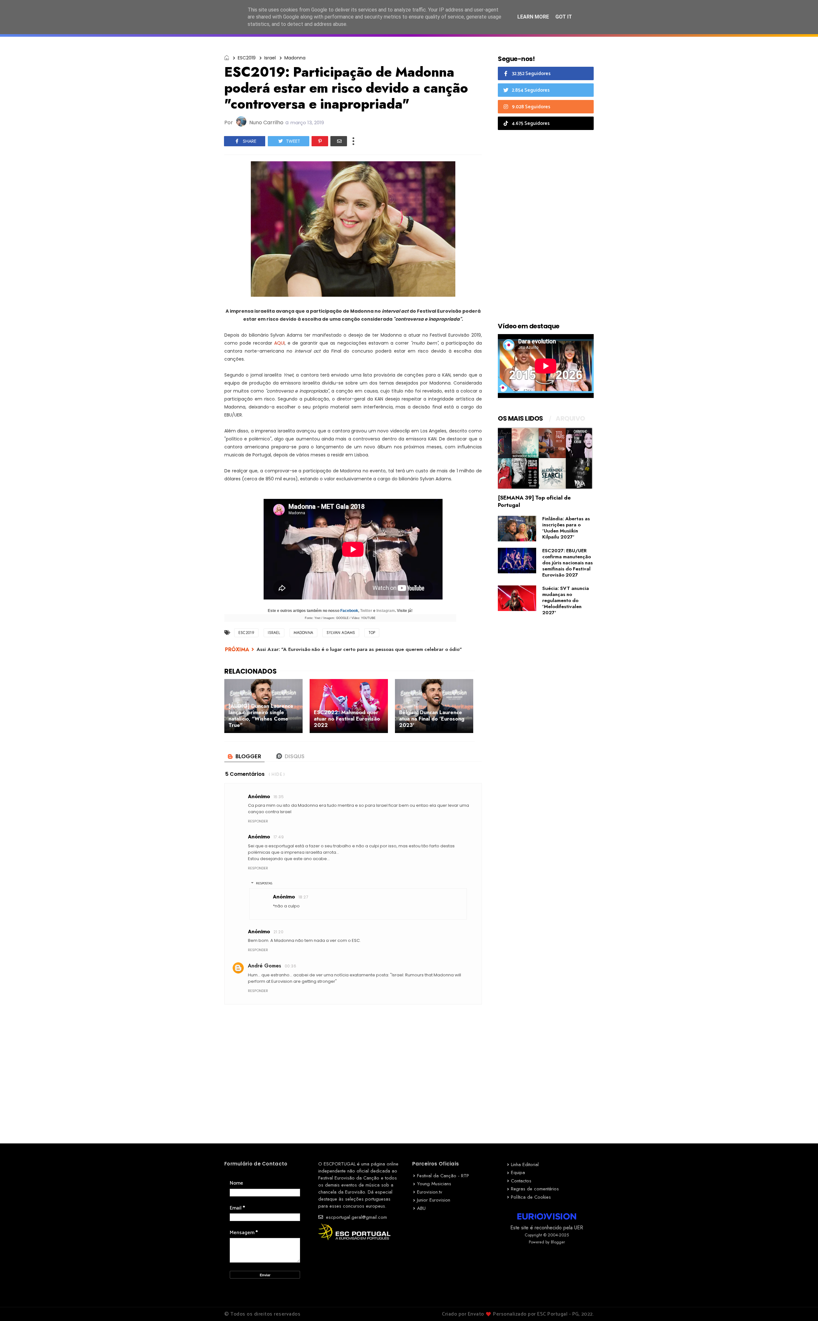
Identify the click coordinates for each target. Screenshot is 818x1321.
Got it (563, 17)
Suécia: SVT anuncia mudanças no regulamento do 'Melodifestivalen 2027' (565, 600)
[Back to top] (802, 1305)
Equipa (518, 1172)
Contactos (521, 1180)
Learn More (533, 17)
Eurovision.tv (429, 1191)
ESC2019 (247, 58)
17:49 (279, 837)
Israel (270, 58)
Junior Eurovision (433, 1199)
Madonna (294, 58)
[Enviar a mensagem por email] (338, 141)
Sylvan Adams (341, 633)
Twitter (366, 610)
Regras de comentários (535, 1188)
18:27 (303, 897)
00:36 (290, 966)
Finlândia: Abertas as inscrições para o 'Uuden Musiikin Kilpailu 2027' (566, 527)
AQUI (279, 343)
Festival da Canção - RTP (443, 1175)
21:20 (278, 932)
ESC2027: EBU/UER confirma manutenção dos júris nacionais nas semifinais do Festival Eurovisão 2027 (567, 562)
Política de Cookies (531, 1197)
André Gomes (264, 965)
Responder (258, 821)
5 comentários (245, 774)
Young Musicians (434, 1183)
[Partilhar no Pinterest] (320, 141)
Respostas (264, 883)
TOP (371, 633)
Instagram (385, 610)
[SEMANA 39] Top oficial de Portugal (534, 501)
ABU (421, 1208)
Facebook (349, 610)
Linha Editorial (525, 1164)
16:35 (279, 796)
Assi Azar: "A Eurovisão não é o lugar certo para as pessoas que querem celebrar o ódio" (359, 649)
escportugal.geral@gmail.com (355, 1217)
